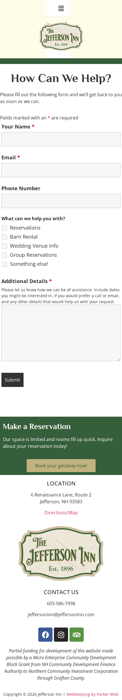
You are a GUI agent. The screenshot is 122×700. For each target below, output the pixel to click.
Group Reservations (33, 255)
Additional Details (26, 281)
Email (10, 157)
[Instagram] (61, 635)
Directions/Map (61, 513)
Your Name (18, 126)
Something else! (29, 264)
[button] (61, 8)
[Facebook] (45, 635)
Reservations (25, 227)
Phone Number (20, 188)
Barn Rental (24, 236)
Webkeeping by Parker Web (92, 694)
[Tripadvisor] (77, 635)
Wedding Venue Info (34, 246)
